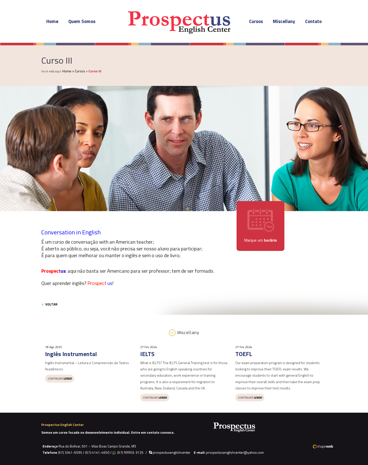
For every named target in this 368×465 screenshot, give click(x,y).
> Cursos (79, 71)
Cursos (256, 21)
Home (52, 21)
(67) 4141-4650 (97, 452)
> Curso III (93, 71)
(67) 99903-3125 (130, 452)
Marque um (260, 240)
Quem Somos (81, 21)
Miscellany (284, 21)
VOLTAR (51, 304)
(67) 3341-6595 (70, 452)
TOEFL (243, 353)
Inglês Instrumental (71, 353)
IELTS (147, 353)
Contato (313, 21)
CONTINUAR (60, 378)
